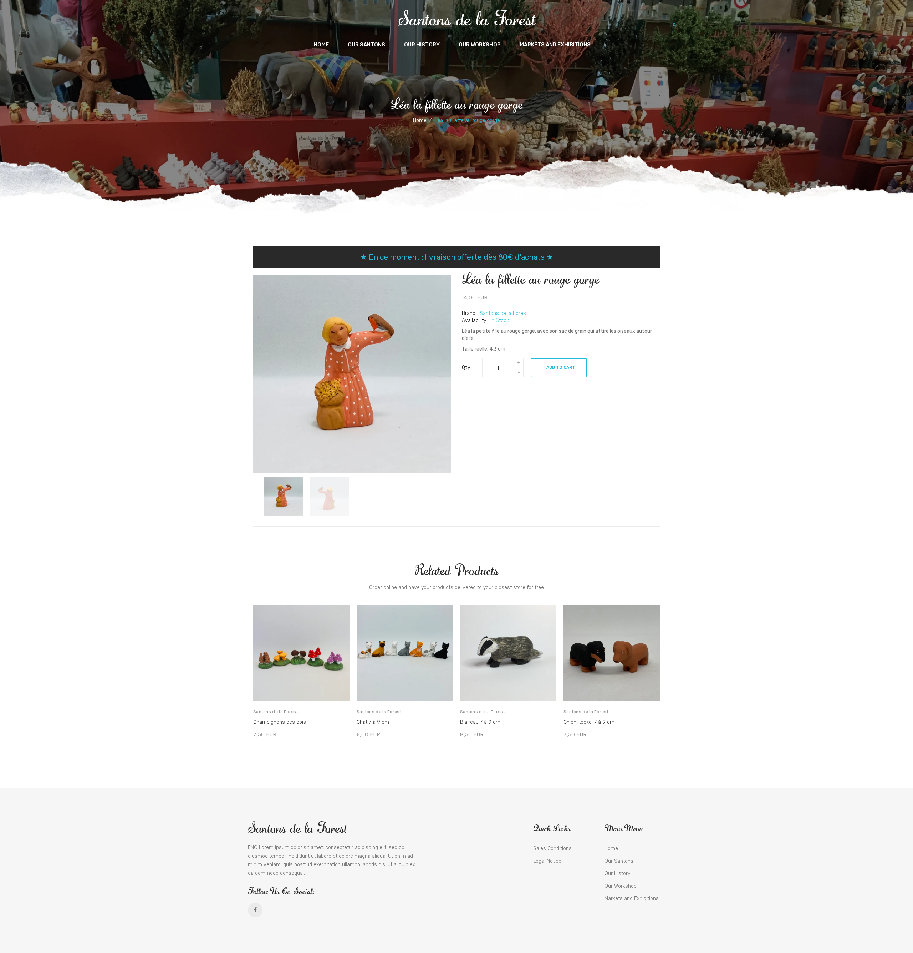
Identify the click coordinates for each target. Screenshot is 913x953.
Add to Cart (560, 367)
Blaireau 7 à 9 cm (480, 722)
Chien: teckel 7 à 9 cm (588, 722)
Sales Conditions (552, 849)
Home (420, 120)
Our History (617, 874)
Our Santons (619, 861)
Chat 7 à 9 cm (373, 722)
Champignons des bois (279, 722)
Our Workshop (621, 886)
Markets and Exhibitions (632, 899)
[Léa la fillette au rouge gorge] (283, 496)
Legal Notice (547, 861)
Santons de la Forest (466, 18)
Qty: (466, 368)
